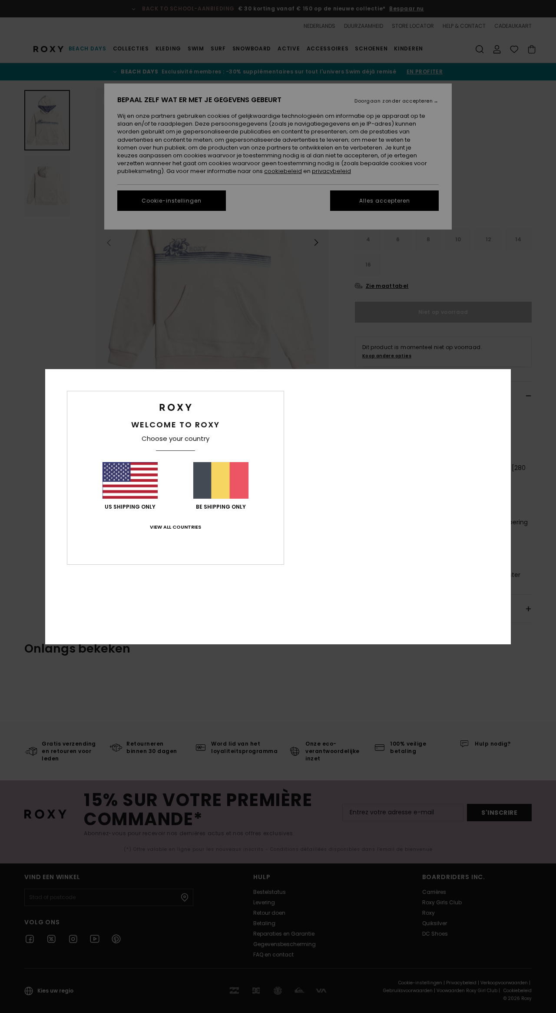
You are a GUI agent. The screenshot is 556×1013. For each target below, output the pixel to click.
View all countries (175, 526)
